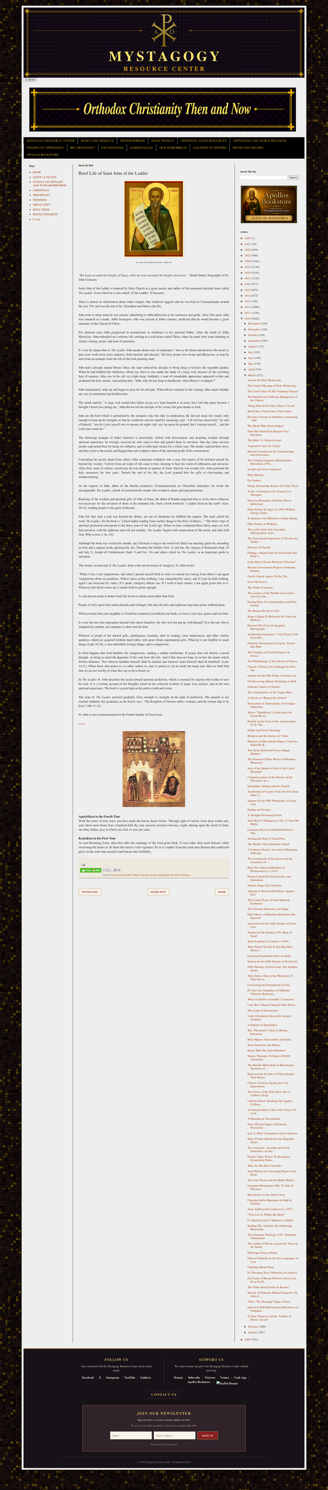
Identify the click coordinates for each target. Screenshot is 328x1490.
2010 (248, 318)
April (251, 369)
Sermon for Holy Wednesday (265, 380)
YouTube (129, 1377)
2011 (248, 313)
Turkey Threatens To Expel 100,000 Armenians (269, 1057)
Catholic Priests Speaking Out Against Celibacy (270, 1102)
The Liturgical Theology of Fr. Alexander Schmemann (272, 1236)
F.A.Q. (37, 219)
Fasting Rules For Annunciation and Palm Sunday (272, 603)
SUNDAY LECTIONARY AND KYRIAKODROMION (49, 183)
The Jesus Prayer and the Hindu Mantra (271, 1180)
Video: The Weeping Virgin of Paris (269, 1301)
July (251, 352)
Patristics (145, 875)
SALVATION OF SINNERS (209, 148)
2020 (248, 261)
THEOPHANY (41, 195)
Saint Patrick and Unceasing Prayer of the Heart (272, 1172)
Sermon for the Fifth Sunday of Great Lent (272, 961)
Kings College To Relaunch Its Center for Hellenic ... (272, 618)
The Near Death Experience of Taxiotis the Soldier (273, 540)
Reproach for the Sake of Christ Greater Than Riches (271, 1075)
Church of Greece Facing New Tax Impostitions (268, 1084)
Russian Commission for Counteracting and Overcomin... (271, 453)
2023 (248, 244)
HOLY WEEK (41, 209)
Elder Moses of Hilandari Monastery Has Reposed (272, 916)
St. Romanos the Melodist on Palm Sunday (273, 518)
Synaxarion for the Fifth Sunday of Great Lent (272, 925)
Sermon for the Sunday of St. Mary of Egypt (270, 934)
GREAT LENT (41, 204)
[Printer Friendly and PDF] (90, 871)
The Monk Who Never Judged (265, 426)
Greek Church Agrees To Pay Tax (267, 576)
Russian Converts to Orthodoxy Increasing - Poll (273, 418)
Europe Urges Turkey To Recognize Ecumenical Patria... (269, 1158)
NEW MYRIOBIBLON (173, 148)
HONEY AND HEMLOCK (97, 141)
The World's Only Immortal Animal (268, 844)
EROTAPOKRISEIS (132, 141)
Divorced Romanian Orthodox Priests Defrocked (269, 502)
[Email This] (104, 870)
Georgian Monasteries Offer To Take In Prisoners (271, 1187)
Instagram (112, 1377)
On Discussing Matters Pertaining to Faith (272, 681)
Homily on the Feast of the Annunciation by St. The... (272, 722)
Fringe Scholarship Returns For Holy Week (273, 486)
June (251, 358)
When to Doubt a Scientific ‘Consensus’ (271, 999)
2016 (248, 284)
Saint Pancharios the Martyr (264, 1045)
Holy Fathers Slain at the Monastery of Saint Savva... (270, 977)
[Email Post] (82, 864)
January (253, 1332)
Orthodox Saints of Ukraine (264, 687)
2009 (248, 1339)
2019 (248, 267)
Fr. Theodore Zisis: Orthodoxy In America (272, 1272)
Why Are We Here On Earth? (265, 1165)
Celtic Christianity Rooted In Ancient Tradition (269, 1017)
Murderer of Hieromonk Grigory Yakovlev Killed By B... (273, 743)
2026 (248, 238)
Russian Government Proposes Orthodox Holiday (271, 569)
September (254, 340)
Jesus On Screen (257, 582)
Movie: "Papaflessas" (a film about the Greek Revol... (270, 714)
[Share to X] (112, 870)
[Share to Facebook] (115, 870)
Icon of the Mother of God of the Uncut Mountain (271, 769)
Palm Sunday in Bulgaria (262, 524)
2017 (248, 278)
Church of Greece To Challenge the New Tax (272, 668)
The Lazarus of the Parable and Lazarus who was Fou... (271, 594)
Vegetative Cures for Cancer (264, 446)
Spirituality (164, 875)
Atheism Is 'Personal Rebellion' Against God (271, 892)
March (252, 375)
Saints (154, 875)
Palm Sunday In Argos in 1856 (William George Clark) (271, 511)
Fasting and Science (259, 809)
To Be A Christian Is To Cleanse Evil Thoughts (269, 493)
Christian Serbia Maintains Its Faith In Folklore (270, 1201)
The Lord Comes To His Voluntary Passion (273, 391)
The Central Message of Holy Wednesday (272, 385)
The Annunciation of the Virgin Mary (270, 692)
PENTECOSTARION (45, 214)
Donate (178, 1377)
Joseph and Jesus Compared (264, 469)
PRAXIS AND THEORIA (248, 148)
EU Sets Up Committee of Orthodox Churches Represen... (269, 992)
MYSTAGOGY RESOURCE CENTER (50, 141)
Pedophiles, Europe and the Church (268, 786)
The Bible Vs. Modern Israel (264, 440)
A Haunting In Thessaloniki (264, 1118)
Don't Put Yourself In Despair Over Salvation (268, 432)
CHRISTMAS (41, 190)
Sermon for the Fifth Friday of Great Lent (272, 675)
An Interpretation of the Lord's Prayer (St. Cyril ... (272, 1111)
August (252, 346)
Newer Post (90, 892)
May (251, 363)
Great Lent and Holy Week (125, 875)
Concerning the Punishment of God (268, 985)
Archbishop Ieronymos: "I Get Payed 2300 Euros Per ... (273, 635)
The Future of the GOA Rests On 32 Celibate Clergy (269, 1093)
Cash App (240, 1377)
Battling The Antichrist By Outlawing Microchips (270, 1227)
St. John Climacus (180, 875)
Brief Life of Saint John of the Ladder (270, 411)
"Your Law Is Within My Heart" (266, 1214)
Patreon (210, 1377)
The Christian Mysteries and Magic (268, 909)
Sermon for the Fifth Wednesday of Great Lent (272, 802)
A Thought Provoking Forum (265, 815)
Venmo (224, 1377)
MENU (30, 79)
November (254, 329)
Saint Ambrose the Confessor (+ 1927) (270, 1209)
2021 (248, 255)
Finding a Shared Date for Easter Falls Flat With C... (272, 554)
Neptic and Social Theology (264, 730)
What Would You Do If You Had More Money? (270, 948)
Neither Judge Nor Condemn (265, 885)
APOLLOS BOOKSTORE (43, 155)
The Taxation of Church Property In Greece (269, 653)
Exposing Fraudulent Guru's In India (269, 956)
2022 (248, 249)
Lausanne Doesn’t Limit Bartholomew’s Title (271, 831)
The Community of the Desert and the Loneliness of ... (270, 860)
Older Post (158, 892)
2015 (248, 290)
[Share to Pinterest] (119, 870)
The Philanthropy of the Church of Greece (272, 661)
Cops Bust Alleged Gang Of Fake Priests (271, 1005)
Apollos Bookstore (199, 1382)
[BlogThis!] (108, 870)
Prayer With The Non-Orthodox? (267, 1050)
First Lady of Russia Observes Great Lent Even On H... (272, 1279)
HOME (37, 172)
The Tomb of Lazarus (260, 587)
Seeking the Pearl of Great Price (266, 838)
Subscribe (194, 1377)
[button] (10, 1473)
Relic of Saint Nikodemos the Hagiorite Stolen (271, 1140)
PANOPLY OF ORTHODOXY (45, 148)
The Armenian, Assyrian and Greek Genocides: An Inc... (269, 1149)
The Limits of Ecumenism (263, 1010)
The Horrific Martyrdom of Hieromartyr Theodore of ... (271, 1066)
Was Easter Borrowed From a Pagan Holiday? (269, 751)
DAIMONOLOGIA (141, 148)
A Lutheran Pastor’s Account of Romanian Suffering (273, 851)
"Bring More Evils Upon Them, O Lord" (271, 405)
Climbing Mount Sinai (261, 1267)
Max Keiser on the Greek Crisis (266, 1194)
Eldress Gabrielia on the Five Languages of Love (273, 1259)
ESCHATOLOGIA (112, 148)
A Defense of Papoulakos (263, 1025)
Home (222, 892)
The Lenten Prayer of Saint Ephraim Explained (269, 901)
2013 (248, 301)
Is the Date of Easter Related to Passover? (272, 562)
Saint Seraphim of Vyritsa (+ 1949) (268, 941)
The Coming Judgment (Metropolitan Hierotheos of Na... (270, 461)
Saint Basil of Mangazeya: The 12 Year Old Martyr (273, 822)
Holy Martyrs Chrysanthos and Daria (269, 1039)
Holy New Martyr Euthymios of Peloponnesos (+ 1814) (266, 869)
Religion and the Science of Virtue (268, 736)
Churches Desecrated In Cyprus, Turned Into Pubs (271, 644)
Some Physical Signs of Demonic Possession (267, 1125)
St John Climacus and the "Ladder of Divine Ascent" (269, 1317)
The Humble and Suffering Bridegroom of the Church (272, 398)
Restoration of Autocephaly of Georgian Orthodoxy (271, 705)
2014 (248, 295)
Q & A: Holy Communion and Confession (272, 1133)
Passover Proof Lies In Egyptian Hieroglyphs (266, 627)
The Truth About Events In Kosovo (268, 1287)
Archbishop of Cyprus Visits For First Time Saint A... (273, 793)
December (254, 323)
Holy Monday (256, 475)
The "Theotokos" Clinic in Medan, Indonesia (268, 1032)
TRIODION (40, 200)
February (253, 1326)
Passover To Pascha (259, 547)
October (253, 335)
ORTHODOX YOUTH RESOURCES (204, 141)
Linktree (145, 1377)
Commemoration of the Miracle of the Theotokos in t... (270, 778)
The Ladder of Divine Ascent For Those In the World (273, 1245)
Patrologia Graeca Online (262, 1252)
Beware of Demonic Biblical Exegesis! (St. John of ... (273, 1294)
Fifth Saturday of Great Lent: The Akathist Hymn (272, 968)
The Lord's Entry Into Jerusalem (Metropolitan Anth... (266, 531)
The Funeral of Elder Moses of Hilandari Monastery (271, 760)
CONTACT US (164, 1394)
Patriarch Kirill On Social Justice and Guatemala (269, 878)
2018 (248, 272)
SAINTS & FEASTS (44, 177)
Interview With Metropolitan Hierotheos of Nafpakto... (273, 1308)
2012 (248, 307)
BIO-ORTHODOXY (82, 148)
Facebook (88, 1377)
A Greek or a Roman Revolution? (267, 698)
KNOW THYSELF (162, 141)
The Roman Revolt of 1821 (264, 611)
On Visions (254, 480)
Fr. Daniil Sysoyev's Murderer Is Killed (270, 1220)
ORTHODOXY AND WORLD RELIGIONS (260, 141)
